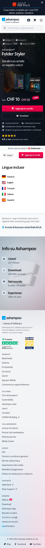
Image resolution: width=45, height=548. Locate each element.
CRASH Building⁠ (9, 417)
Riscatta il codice (9, 513)
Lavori (4, 408)
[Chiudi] (42, 2)
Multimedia (7, 358)
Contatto (6, 412)
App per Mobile (9, 380)
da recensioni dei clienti (15, 139)
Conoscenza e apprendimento (15, 384)
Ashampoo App (9, 508)
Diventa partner (9, 436)
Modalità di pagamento (12, 469)
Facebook (21, 544)
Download (23, 115)
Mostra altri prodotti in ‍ (24, 148)
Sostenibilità (7, 399)
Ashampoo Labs (9, 404)
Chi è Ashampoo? (10, 395)
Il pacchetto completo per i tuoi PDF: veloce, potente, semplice (21, 11)
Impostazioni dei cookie (12, 465)
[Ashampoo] (11, 317)
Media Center (8, 441)
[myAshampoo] (29, 20)
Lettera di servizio (10, 521)
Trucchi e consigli (10, 517)
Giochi (5, 376)
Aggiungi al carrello (24, 108)
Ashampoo (8, 526)
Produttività (7, 367)
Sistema (5, 362)
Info (3, 452)
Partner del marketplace (13, 432)
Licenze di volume (10, 428)
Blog (9, 544)
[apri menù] (41, 20)
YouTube (37, 544)
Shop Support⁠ (8, 489)
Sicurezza (6, 371)
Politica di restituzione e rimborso (17, 473)
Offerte (6, 499)
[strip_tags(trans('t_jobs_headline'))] (29, 343)
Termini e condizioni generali (15, 456)
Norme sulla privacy (11, 460)
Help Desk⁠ (6, 484)
